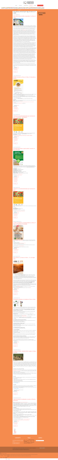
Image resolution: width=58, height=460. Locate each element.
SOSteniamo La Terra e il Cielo (16, 370)
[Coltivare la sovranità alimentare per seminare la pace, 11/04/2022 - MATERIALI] (18, 125)
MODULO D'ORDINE (24, 315)
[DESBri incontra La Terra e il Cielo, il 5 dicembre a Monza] (18, 86)
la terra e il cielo (16, 107)
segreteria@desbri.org (19, 103)
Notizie (31, 5)
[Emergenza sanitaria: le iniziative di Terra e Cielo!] (18, 303)
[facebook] (44, 448)
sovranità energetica (27, 443)
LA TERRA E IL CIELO (20, 240)
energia (26, 441)
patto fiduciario (16, 139)
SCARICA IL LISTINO (16, 388)
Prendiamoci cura (18, 165)
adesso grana (15, 181)
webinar (31, 443)
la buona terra (15, 179)
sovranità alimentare (16, 68)
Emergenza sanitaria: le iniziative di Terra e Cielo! (24, 299)
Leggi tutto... (15, 110)
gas (14, 141)
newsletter (25, 442)
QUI (30, 287)
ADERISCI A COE (40, 5)
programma (18, 286)
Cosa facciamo (26, 5)
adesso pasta (15, 69)
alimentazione (15, 108)
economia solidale (32, 440)
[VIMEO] (43, 448)
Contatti (35, 5)
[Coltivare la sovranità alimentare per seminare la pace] (18, 198)
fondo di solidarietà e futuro (31, 441)
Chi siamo (20, 5)
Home (16, 5)
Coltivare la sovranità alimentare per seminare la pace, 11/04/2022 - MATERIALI (23, 135)
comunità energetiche (27, 440)
